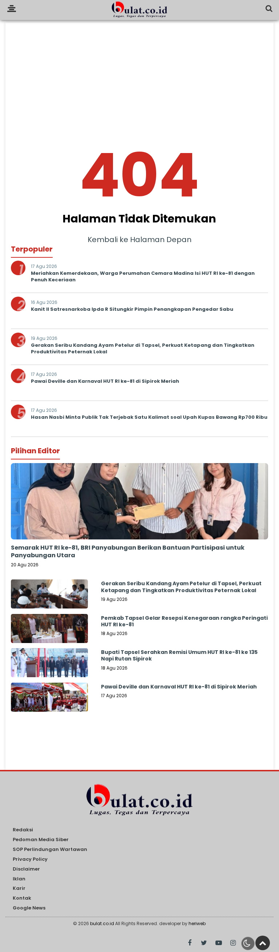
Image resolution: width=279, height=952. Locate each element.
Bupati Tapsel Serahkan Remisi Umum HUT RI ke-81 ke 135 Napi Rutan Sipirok (179, 655)
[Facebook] (189, 943)
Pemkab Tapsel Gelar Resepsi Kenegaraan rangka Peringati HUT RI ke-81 (184, 621)
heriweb (197, 923)
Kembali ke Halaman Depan (139, 239)
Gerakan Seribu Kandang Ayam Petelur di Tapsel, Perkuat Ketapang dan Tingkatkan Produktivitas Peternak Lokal (142, 348)
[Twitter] (204, 943)
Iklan (19, 879)
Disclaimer (26, 869)
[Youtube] (218, 943)
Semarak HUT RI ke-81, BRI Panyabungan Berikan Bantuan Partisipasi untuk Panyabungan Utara (127, 551)
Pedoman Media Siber (41, 840)
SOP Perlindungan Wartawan (50, 850)
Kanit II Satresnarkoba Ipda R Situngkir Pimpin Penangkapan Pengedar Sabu (132, 309)
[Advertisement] (139, 73)
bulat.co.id (102, 923)
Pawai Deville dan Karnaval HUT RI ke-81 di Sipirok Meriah (105, 381)
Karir (19, 888)
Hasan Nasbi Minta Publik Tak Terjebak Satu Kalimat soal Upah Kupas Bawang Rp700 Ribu (149, 417)
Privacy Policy (30, 859)
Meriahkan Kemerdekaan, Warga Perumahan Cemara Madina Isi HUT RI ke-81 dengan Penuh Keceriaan (143, 276)
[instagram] (233, 943)
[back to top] (262, 943)
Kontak (22, 898)
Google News (29, 908)
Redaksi (23, 830)
